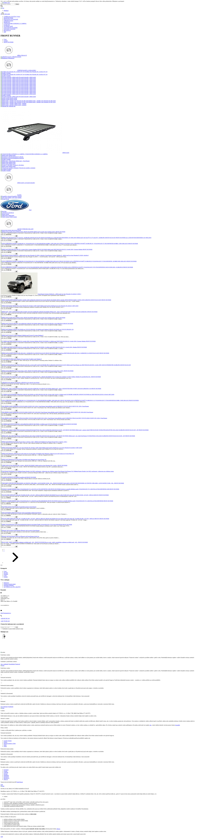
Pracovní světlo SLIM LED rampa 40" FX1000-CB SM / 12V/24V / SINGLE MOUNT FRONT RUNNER (82, 495)
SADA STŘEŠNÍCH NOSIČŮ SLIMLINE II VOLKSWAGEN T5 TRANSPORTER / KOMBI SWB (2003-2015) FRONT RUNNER (103, 261)
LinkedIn (6, 772)
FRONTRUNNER (8, 18)
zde (150, 725)
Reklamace (6, 582)
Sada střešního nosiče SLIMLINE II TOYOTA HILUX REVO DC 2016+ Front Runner (67, 406)
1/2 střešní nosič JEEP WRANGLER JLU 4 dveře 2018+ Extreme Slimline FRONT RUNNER (72, 341)
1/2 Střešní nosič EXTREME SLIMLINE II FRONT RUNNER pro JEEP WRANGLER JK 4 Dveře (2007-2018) (86, 394)
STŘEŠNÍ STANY (8, 20)
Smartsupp (6, 776)
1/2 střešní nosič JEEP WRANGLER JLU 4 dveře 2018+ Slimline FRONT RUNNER (65, 347)
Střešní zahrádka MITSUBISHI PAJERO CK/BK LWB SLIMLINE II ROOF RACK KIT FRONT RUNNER (84, 300)
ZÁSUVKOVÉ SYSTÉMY (11, 27)
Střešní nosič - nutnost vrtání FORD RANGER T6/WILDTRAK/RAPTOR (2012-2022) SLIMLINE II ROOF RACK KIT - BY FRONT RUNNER (112, 430)
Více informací (4, 706)
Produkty (6, 574)
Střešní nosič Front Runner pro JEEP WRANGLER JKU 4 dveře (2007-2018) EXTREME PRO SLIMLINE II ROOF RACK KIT (98, 365)
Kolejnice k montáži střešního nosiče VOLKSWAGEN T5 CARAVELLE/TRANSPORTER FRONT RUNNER (85, 501)
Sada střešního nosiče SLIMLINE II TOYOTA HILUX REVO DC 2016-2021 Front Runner (70, 412)
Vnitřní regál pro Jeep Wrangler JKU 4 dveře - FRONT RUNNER (51, 465)
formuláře (177, 725)
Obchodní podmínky (9, 585)
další (5, 31)
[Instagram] (4, 638)
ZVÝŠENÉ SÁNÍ (8, 26)
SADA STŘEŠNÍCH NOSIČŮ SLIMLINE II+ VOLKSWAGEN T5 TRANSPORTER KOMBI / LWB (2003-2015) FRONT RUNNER (104, 243)
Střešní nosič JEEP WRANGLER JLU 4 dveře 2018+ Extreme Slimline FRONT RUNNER (69, 249)
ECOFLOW (7, 25)
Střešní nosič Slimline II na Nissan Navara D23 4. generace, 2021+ (51, 441)
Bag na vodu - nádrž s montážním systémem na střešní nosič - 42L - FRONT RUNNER (66, 542)
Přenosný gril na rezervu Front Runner (30, 530)
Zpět (2, 784)
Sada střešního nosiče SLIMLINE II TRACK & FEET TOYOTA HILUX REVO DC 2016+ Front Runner (81, 418)
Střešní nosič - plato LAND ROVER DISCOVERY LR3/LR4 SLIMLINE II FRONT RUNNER (73, 311)
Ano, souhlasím (4, 664)
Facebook (6, 769)
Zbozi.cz (6, 779)
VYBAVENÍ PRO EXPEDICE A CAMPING (15, 23)
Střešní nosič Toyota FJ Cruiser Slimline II (33, 335)
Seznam (6, 774)
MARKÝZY (7, 22)
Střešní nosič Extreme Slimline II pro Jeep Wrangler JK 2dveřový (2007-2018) (59, 305)
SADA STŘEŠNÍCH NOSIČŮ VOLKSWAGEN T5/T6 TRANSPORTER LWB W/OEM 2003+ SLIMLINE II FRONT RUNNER (100, 267)
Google (5, 771)
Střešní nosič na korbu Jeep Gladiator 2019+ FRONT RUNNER (49, 231)
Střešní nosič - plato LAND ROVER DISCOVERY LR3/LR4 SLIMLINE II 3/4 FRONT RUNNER (76, 388)
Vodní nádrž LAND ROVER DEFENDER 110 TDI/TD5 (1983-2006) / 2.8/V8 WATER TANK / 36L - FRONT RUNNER (93, 483)
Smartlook (6, 775)
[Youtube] (4, 636)
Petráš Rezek (19, 782)
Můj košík (7, 14)
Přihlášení (6, 10)
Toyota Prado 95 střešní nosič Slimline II (32, 359)
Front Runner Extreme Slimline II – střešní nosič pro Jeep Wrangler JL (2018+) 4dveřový (67, 255)
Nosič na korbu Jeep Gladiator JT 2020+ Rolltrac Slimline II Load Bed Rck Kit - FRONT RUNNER (76, 376)
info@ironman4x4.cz (6, 613)
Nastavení (17, 664)
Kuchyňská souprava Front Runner (27, 506)
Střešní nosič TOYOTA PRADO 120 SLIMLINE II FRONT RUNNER (55, 323)
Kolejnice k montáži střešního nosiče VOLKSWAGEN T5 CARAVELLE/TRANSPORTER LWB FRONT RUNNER (90, 489)
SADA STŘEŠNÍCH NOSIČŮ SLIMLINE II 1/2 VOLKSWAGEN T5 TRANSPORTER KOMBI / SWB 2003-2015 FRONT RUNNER (104, 400)
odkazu (58, 828)
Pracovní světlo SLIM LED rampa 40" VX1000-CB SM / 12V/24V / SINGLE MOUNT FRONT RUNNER (82, 518)
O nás (5, 575)
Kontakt (6, 577)
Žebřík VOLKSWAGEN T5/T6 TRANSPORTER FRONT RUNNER (54, 524)
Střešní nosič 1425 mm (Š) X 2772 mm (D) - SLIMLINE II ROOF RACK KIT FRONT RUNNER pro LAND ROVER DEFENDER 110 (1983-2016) (114, 237)
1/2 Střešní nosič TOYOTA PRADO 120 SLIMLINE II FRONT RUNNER (58, 424)
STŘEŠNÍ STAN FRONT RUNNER (30, 382)
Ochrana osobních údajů (10, 584)
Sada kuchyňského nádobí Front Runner (31, 512)
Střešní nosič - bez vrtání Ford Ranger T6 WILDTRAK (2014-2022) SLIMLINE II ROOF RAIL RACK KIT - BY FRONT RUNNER (102, 436)
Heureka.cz (6, 778)
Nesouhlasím (12, 664)
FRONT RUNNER (8, 42)
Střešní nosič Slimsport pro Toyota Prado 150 (35, 459)
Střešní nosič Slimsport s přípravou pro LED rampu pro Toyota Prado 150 (56, 453)
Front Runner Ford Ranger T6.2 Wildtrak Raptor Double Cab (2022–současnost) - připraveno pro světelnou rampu (86, 471)
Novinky (6, 572)
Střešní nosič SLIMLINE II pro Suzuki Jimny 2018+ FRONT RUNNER (55, 371)
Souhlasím (10, 706)
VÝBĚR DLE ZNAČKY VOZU (12, 16)
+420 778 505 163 (5, 621)
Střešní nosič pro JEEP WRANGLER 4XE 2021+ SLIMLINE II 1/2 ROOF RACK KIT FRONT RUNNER (82, 353)
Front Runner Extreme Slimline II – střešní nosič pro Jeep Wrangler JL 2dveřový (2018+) (59, 294)
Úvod (5, 39)
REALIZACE (7, 30)
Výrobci (6, 40)
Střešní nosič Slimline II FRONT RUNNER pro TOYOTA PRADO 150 (55, 329)
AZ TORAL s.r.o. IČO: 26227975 (12, 587)
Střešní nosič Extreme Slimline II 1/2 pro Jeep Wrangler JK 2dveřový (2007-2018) (62, 447)
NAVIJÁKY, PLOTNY (9, 29)
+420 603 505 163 (5, 618)
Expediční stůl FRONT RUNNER (27, 477)
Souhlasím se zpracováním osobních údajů (12, 628)
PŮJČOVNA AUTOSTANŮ (11, 19)
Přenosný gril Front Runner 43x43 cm (30, 536)
